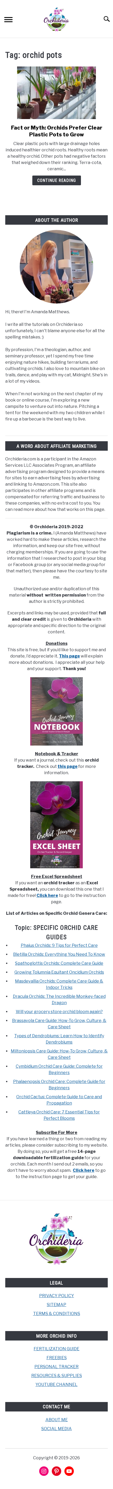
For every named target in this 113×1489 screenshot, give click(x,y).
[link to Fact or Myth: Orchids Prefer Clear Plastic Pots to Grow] (56, 92)
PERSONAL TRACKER (56, 1366)
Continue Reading (56, 180)
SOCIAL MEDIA (56, 1428)
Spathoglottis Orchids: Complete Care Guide (59, 963)
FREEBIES (57, 1357)
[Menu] (8, 20)
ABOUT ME (56, 1419)
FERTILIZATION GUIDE (56, 1348)
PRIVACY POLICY (56, 1295)
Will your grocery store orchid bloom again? (59, 1011)
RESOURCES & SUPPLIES (56, 1375)
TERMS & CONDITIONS (56, 1313)
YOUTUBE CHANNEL (56, 1384)
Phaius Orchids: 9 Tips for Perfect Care (59, 945)
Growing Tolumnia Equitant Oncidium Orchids (59, 972)
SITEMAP (56, 1304)
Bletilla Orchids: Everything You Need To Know (59, 954)
